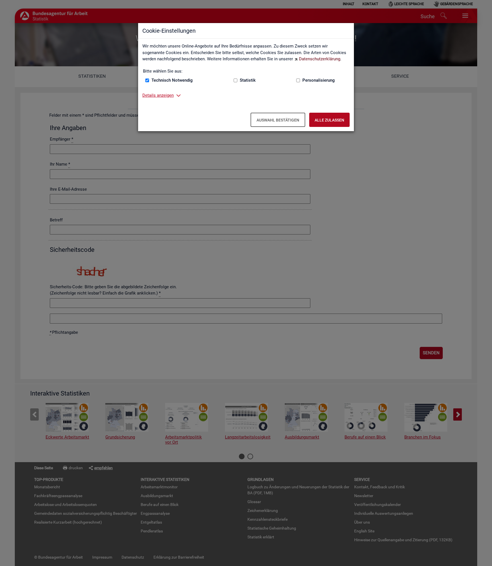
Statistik (248, 80)
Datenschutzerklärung (319, 58)
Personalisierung (318, 80)
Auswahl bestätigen (278, 120)
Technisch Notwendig (172, 80)
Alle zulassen (329, 120)
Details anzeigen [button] (158, 95)
